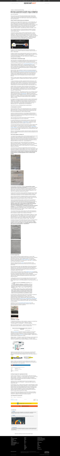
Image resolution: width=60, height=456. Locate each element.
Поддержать (12, 439)
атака (37, 448)
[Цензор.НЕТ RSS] (17, 3)
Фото (24, 440)
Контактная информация (14, 438)
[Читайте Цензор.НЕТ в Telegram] (42, 454)
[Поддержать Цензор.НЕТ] (24, 406)
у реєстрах (21, 334)
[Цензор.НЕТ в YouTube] (14, 3)
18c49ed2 (13, 411)
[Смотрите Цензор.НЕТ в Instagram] (45, 454)
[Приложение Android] (15, 3)
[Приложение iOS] (16, 3)
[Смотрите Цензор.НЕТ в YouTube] (43, 454)
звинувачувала (24, 93)
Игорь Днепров (14, 427)
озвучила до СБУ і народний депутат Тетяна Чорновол (28, 298)
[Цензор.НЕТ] (30, 3)
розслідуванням (15, 331)
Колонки (25, 448)
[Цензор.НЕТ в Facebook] (11, 3)
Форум (25, 443)
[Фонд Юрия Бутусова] (24, 403)
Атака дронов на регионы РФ (40, 440)
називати (22, 262)
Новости (25, 445)
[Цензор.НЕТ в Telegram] (13, 3)
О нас (11, 437)
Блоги (24, 442)
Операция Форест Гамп (39, 437)
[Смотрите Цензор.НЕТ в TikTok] (44, 454)
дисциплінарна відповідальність (29, 63)
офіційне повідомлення (25, 259)
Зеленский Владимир (39, 442)
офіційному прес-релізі (29, 271)
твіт (31, 260)
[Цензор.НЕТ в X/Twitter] (12, 3)
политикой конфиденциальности (33, 451)
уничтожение (38, 445)
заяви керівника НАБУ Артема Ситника (25, 302)
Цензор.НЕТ (25, 437)
